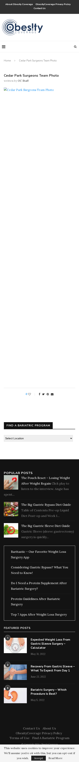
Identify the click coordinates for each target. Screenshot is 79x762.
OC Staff (23, 80)
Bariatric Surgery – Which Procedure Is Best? (49, 692)
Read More (56, 758)
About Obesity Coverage (19, 4)
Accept (38, 758)
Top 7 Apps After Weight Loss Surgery (39, 614)
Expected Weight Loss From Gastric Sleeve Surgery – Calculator (50, 644)
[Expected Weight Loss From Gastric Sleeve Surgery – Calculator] (15, 645)
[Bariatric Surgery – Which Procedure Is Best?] (15, 695)
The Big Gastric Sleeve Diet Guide (45, 526)
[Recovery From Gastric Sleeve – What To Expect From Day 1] (15, 672)
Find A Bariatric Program (50, 738)
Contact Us (40, 8)
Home (7, 60)
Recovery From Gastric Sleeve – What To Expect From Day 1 (53, 668)
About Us (49, 728)
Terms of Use (20, 738)
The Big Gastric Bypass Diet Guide (46, 505)
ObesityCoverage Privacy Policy (53, 4)
